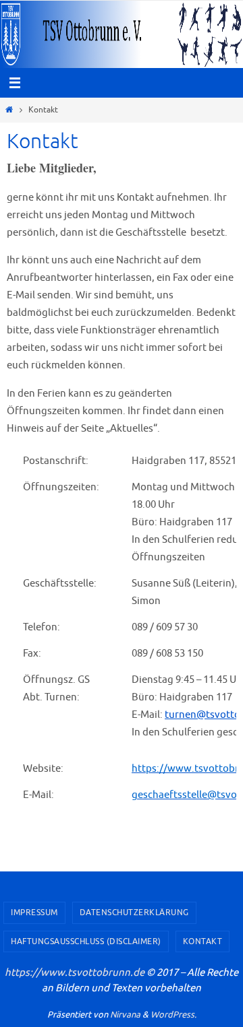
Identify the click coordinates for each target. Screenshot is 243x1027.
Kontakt (203, 941)
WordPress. (173, 1014)
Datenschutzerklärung (134, 912)
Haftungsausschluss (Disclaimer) (86, 941)
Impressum (34, 912)
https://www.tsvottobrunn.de (74, 972)
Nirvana (125, 1014)
